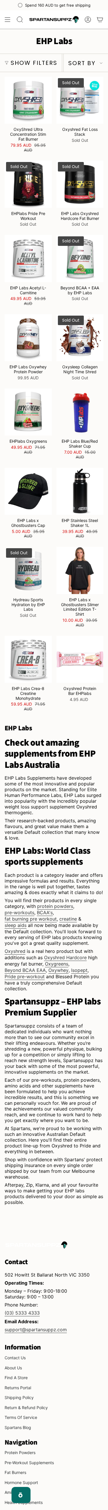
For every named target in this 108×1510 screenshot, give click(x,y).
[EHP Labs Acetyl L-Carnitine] (28, 258)
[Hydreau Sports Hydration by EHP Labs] (28, 570)
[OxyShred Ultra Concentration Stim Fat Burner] (28, 100)
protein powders (55, 906)
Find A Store (16, 1377)
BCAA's (45, 912)
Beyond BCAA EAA (25, 970)
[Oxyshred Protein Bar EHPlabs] (80, 659)
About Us (13, 1367)
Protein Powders (20, 1452)
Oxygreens (56, 964)
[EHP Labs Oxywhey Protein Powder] (28, 337)
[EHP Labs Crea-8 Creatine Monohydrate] (28, 659)
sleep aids (15, 925)
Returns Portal (18, 1387)
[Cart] (100, 19)
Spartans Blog (18, 1427)
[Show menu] (7, 19)
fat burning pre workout (31, 919)
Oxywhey (58, 970)
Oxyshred (15, 951)
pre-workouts (19, 912)
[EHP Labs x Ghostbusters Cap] (28, 491)
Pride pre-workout (25, 976)
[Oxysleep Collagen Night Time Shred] (80, 337)
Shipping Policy (19, 1397)
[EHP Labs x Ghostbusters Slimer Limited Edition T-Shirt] (80, 570)
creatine (68, 919)
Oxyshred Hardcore (65, 957)
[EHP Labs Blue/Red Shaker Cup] (80, 412)
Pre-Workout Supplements (29, 1462)
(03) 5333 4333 (22, 1313)
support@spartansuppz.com (36, 1329)
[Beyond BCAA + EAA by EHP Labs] (80, 258)
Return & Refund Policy (26, 1407)
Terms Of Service (21, 1417)
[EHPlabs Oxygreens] (28, 412)
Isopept (79, 970)
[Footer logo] (36, 1245)
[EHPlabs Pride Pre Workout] (28, 184)
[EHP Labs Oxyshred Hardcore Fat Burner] (80, 184)
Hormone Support (21, 1482)
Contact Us (15, 1357)
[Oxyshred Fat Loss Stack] (80, 100)
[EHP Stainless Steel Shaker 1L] (80, 491)
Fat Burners (15, 1472)
